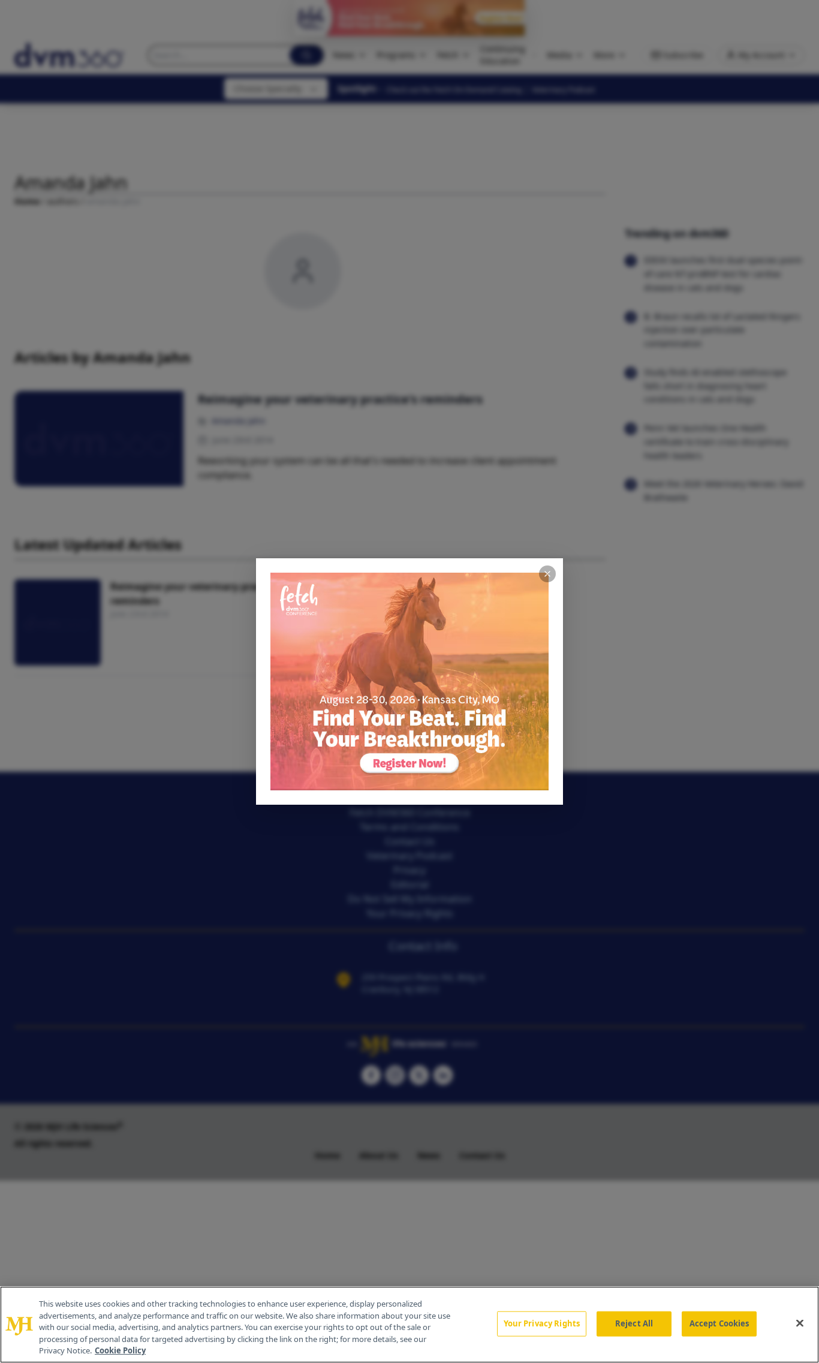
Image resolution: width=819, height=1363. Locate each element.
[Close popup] (547, 573)
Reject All (634, 1323)
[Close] (800, 1323)
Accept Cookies (719, 1323)
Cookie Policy (120, 1350)
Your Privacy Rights (542, 1323)
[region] (409, 1324)
